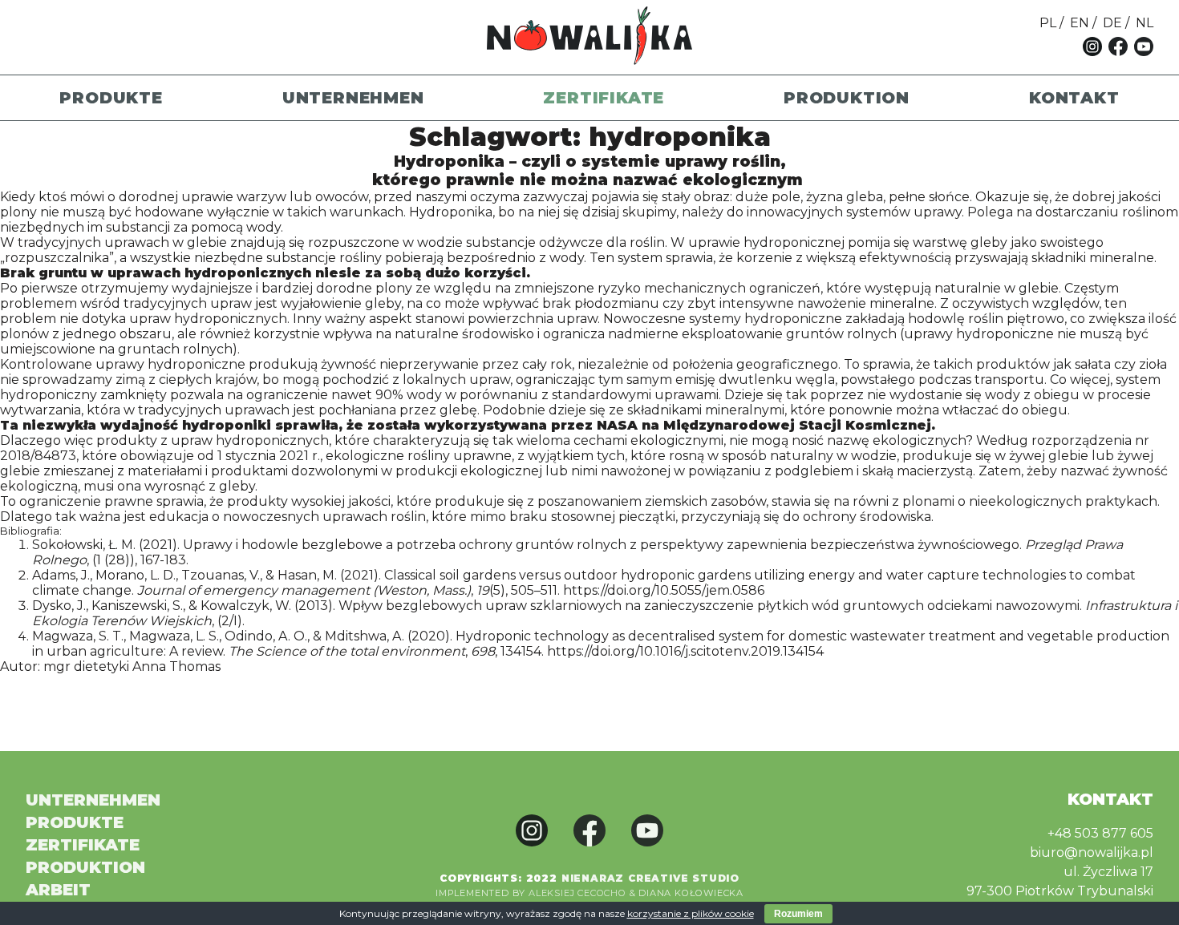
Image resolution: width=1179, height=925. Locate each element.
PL (1047, 22)
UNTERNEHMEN (353, 97)
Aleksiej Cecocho (577, 893)
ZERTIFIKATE (603, 97)
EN (1079, 22)
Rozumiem (798, 913)
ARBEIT (58, 889)
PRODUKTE (110, 97)
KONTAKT (1074, 97)
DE (1112, 22)
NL (1144, 22)
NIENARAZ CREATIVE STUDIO (650, 878)
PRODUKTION (847, 97)
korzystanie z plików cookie (690, 913)
